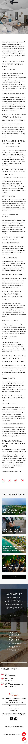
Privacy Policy (20, 734)
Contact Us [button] (14, 615)
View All (14, 576)
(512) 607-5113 (8, 680)
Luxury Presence (18, 726)
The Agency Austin (21, 460)
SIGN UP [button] (14, 656)
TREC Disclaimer (14, 705)
